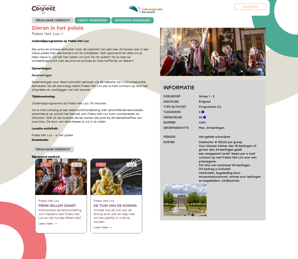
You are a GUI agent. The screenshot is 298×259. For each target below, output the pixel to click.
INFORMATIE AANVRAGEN (132, 20)
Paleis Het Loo (46, 33)
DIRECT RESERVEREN (92, 20)
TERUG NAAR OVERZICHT (52, 20)
